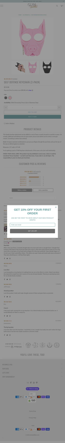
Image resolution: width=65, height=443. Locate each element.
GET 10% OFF (32, 231)
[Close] (56, 207)
